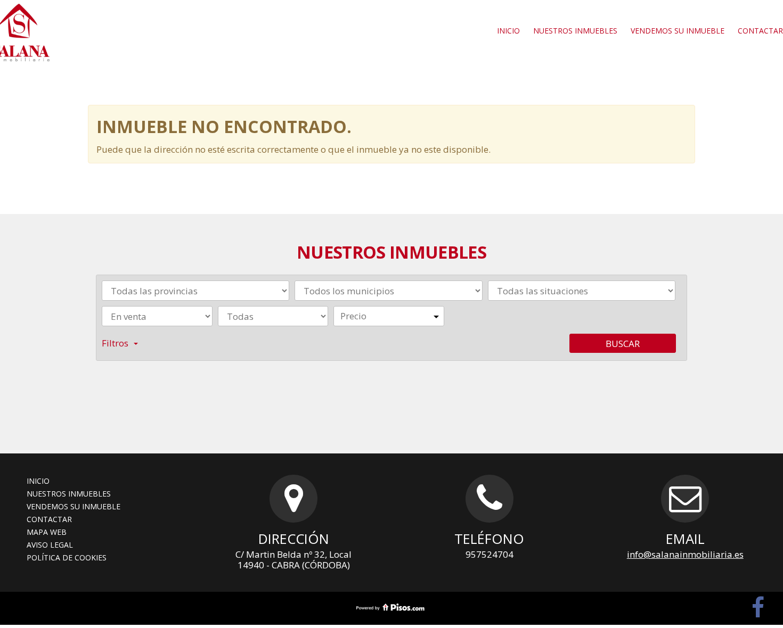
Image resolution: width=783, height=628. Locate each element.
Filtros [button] (115, 343)
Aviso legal (50, 545)
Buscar (623, 343)
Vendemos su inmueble (677, 31)
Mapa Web (47, 532)
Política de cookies (67, 557)
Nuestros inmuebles (575, 31)
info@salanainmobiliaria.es (685, 554)
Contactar (49, 519)
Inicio (508, 31)
